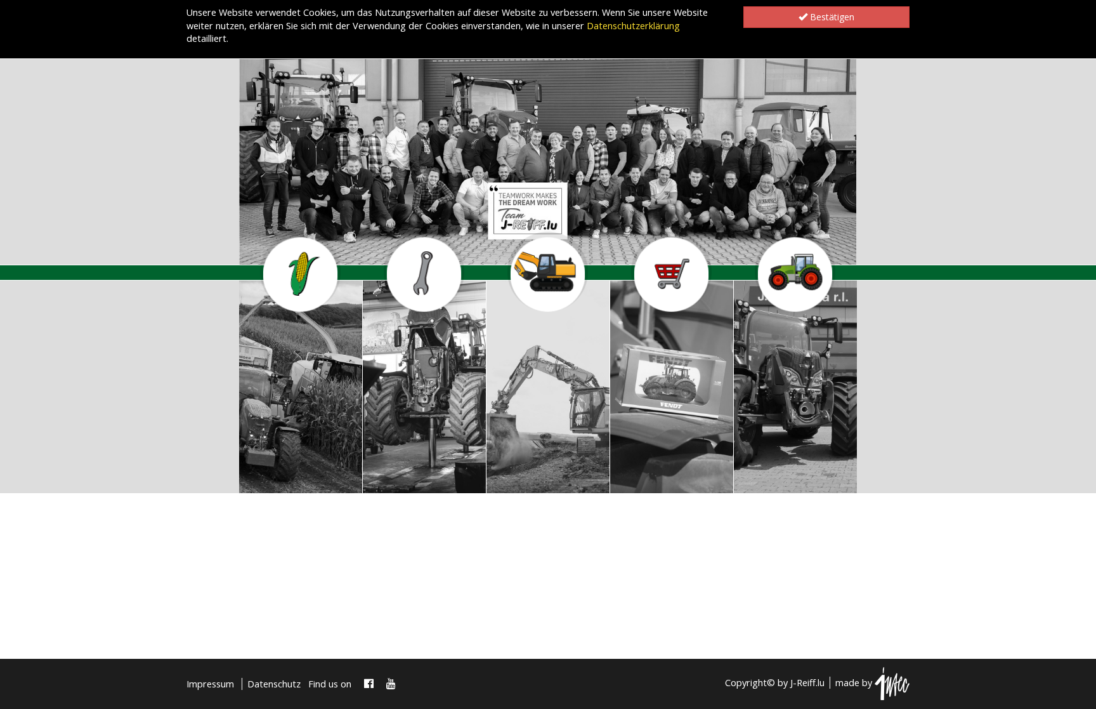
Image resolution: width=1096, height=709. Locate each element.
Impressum (210, 684)
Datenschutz (274, 684)
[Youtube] (391, 683)
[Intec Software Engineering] (892, 683)
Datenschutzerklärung (633, 26)
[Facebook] (369, 683)
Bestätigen (830, 17)
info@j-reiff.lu (288, 477)
